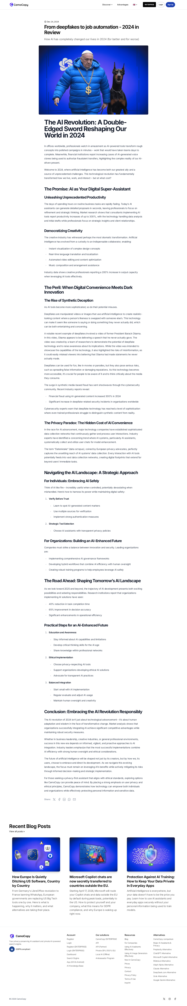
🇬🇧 (134, 4)
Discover (106, 4)
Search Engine (73, 958)
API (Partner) (101, 947)
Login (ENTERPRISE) (75, 950)
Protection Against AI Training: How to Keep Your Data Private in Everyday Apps (151, 881)
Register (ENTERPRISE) (77, 947)
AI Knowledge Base (75, 966)
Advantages (123, 4)
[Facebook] (175, 999)
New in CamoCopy (132, 960)
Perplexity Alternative (162, 949)
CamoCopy (23, 936)
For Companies (131, 943)
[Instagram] (169, 999)
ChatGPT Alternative (162, 953)
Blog (126, 939)
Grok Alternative (160, 976)
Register (70, 939)
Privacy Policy (130, 975)
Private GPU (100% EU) (106, 950)
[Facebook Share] (59, 799)
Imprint (127, 983)
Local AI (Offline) (103, 954)
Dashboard (71, 954)
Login (161, 5)
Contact (128, 971)
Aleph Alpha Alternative (163, 965)
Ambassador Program (105, 958)
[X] (164, 999)
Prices (127, 963)
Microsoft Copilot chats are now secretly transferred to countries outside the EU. (91, 881)
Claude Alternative (161, 968)
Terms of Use (130, 979)
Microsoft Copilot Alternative (165, 957)
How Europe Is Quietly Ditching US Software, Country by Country (36, 881)
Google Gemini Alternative (164, 980)
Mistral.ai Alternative (161, 961)
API (97, 943)
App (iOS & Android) (75, 962)
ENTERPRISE (149, 5)
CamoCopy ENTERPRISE (106, 939)
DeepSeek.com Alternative (164, 972)
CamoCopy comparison (163, 939)
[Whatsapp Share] (69, 799)
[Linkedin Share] (64, 799)
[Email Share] (74, 799)
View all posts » (17, 831)
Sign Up (170, 5)
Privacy (128, 967)
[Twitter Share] (54, 799)
